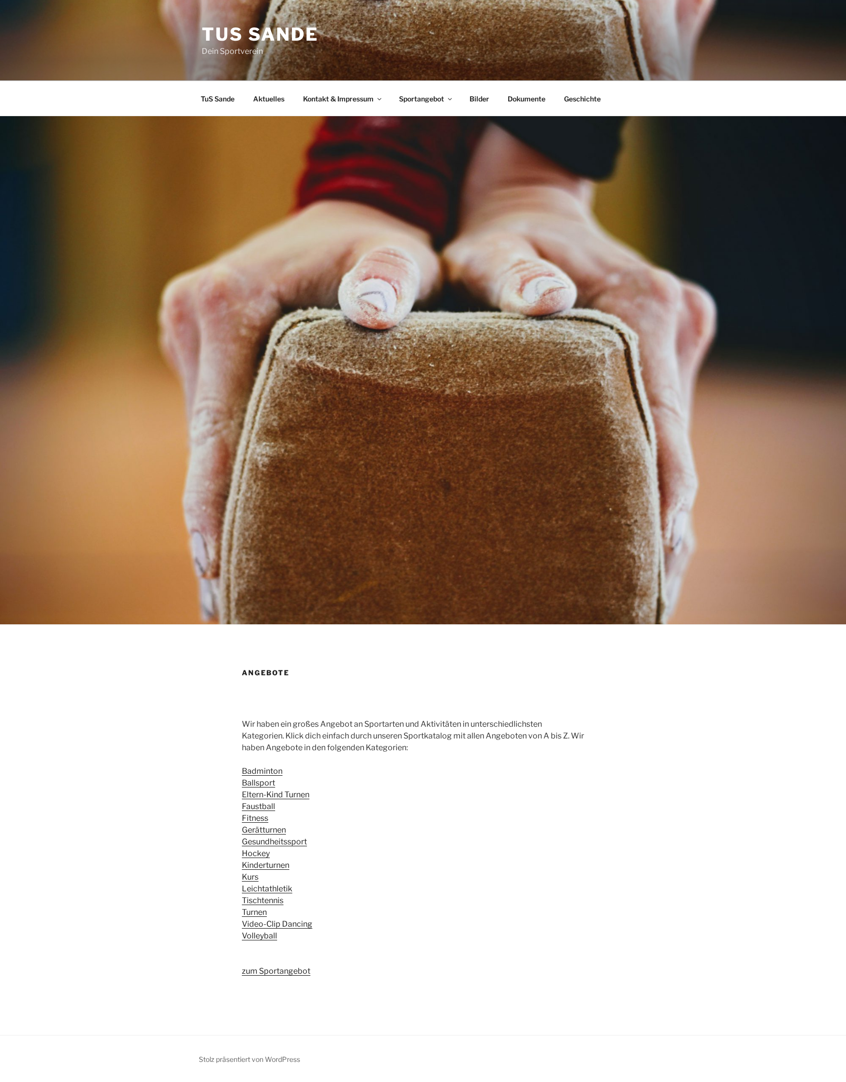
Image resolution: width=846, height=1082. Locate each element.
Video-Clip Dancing (277, 924)
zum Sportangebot (276, 971)
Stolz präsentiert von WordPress (249, 1059)
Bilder (479, 99)
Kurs (250, 877)
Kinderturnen (265, 865)
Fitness (255, 818)
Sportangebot (421, 99)
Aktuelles (268, 99)
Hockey (256, 853)
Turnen (254, 912)
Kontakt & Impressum (338, 99)
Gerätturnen (264, 830)
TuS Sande (260, 34)
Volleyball (259, 935)
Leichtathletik (267, 888)
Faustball (258, 806)
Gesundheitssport (274, 841)
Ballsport (258, 782)
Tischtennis (262, 900)
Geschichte (582, 99)
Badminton (262, 771)
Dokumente (526, 99)
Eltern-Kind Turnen (275, 794)
